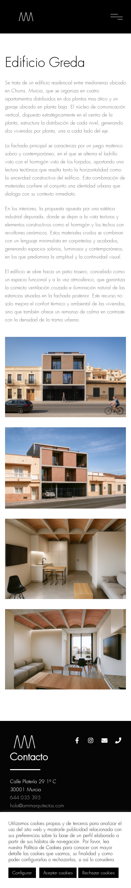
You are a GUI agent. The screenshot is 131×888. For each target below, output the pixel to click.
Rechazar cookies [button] (98, 873)
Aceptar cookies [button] (58, 873)
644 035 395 (25, 797)
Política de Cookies (42, 847)
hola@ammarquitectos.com (37, 805)
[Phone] (118, 740)
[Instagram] (91, 740)
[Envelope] (104, 740)
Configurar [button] (22, 873)
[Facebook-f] (77, 740)
